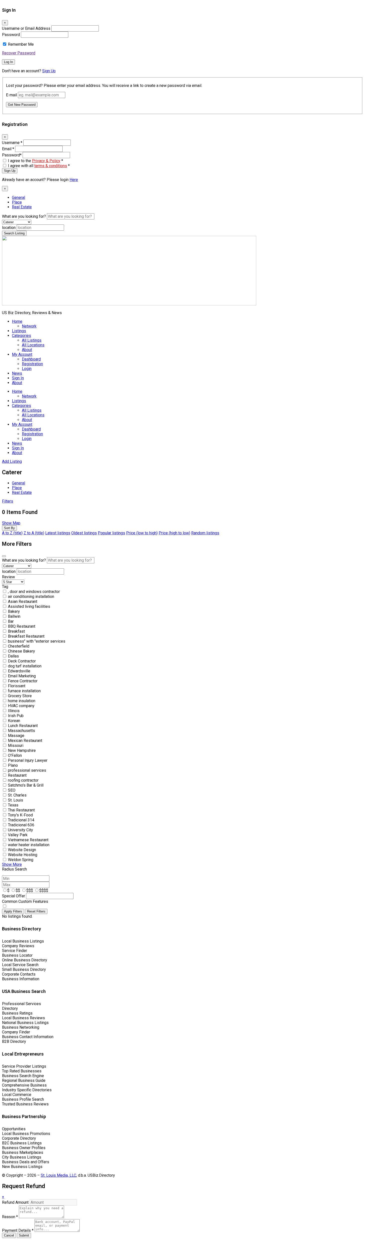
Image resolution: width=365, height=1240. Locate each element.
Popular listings (111, 533)
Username (12, 142)
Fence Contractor (22, 681)
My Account (22, 354)
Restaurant (17, 775)
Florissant (16, 686)
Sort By (9, 528)
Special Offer (13, 896)
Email (8, 148)
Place (17, 202)
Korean (14, 720)
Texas (13, 805)
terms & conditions (50, 165)
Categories (21, 335)
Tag (5, 586)
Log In (8, 62)
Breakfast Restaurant (26, 636)
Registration (32, 364)
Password (11, 34)
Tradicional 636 (21, 825)
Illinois (14, 710)
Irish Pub (16, 715)
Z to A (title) (34, 533)
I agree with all (39, 165)
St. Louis (15, 800)
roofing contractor (23, 780)
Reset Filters (36, 911)
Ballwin (14, 616)
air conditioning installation (31, 596)
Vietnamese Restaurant (28, 840)
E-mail (11, 95)
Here (74, 179)
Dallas (13, 656)
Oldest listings (84, 533)
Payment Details (18, 1230)
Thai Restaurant (21, 810)
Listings (19, 330)
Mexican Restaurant (25, 740)
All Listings (31, 340)
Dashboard (31, 359)
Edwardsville (19, 671)
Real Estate (22, 207)
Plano (13, 765)
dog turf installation (24, 666)
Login (27, 368)
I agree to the (35, 160)
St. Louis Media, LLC (58, 1175)
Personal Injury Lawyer (27, 760)
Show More (12, 864)
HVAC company (21, 705)
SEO (11, 790)
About (27, 349)
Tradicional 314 (21, 820)
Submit (24, 1235)
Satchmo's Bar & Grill (25, 785)
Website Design (22, 849)
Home (17, 321)
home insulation (21, 700)
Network (29, 326)
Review (8, 577)
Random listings (205, 533)
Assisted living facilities (29, 606)
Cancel (9, 1235)
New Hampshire (22, 750)
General (18, 197)
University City (20, 830)
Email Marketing (22, 676)
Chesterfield (18, 646)
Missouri (15, 745)
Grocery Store (20, 695)
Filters (7, 501)
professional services (27, 770)
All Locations (33, 345)
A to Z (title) (12, 533)
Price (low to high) (142, 533)
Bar (11, 621)
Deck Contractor (22, 661)
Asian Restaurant (22, 601)
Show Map (11, 523)
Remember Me (21, 44)
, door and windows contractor (34, 591)
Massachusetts (21, 730)
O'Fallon (15, 755)
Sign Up (49, 71)
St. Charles (17, 795)
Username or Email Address (26, 28)
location (9, 227)
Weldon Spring (20, 859)
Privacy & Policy (46, 160)
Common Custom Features (25, 901)
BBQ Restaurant (21, 626)
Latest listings (57, 533)
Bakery (14, 611)
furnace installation (24, 691)
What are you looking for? (24, 216)
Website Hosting (22, 854)
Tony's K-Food (20, 815)
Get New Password (22, 105)
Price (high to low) (174, 533)
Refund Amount (16, 1202)
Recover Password (18, 53)
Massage (16, 735)
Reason (10, 1216)
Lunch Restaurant (23, 725)
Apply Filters (13, 911)
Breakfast (16, 631)
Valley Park (18, 835)
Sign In (18, 378)
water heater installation (28, 844)
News (17, 373)
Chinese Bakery (21, 651)
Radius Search (14, 869)
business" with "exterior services (36, 641)
